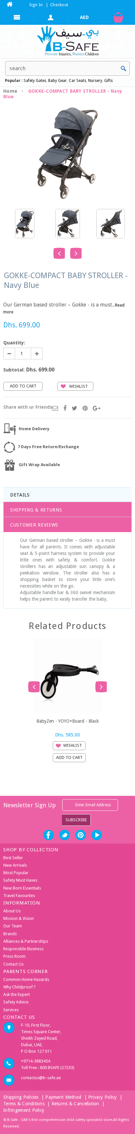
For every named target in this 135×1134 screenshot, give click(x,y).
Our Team (12, 925)
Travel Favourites (19, 895)
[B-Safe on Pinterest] (80, 835)
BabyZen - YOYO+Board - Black (67, 721)
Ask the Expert (16, 994)
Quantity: (14, 342)
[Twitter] (74, 408)
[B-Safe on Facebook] (48, 835)
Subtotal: (14, 369)
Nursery (94, 80)
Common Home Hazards (26, 979)
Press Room (14, 956)
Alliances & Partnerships (25, 941)
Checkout (59, 4)
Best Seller (13, 857)
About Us (12, 910)
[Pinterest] (85, 408)
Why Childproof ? (19, 986)
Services (11, 1009)
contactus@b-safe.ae (41, 1077)
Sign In (36, 4)
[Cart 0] (118, 17)
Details (20, 494)
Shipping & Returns (36, 509)
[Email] (55, 408)
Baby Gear (57, 80)
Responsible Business (23, 948)
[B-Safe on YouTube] (96, 835)
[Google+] (96, 408)
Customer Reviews (34, 525)
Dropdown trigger (51, 17)
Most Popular (16, 872)
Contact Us (13, 964)
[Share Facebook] (65, 408)
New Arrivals (15, 865)
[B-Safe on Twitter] (64, 835)
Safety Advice (16, 1002)
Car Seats (77, 80)
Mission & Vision (18, 918)
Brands (10, 933)
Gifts (108, 80)
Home (10, 91)
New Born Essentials (22, 888)
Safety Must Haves (20, 880)
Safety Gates (35, 80)
